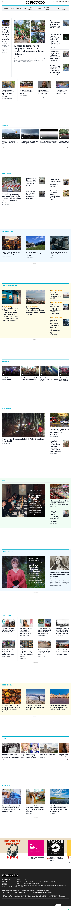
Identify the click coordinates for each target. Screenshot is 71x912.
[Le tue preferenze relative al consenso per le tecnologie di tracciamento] (68, 909)
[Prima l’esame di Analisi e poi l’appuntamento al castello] (59, 243)
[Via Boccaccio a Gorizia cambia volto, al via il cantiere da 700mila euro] (44, 644)
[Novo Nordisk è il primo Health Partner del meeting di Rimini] (30, 371)
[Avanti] (67, 147)
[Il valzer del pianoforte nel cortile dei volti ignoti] (11, 243)
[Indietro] (3, 147)
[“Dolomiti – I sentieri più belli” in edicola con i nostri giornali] (35, 696)
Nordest (18, 8)
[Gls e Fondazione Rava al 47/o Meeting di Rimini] (11, 371)
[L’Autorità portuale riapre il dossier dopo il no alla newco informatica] (49, 748)
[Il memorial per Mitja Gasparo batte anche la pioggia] (26, 84)
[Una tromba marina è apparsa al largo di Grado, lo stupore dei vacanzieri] (30, 134)
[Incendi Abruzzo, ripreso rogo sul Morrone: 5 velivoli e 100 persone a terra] (49, 371)
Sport (58, 8)
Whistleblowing (7, 886)
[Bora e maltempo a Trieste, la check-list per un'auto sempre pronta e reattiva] (35, 297)
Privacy (4, 884)
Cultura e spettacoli (47, 8)
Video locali (63, 8)
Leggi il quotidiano (57, 1)
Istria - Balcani (30, 8)
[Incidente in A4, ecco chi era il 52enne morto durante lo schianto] (8, 623)
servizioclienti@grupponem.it (43, 892)
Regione (12, 8)
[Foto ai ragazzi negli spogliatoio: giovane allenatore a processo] (66, 182)
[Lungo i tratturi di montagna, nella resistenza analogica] (35, 243)
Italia (24, 8)
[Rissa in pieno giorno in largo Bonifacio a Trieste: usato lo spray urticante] (66, 54)
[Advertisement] (35, 14)
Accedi (67, 1)
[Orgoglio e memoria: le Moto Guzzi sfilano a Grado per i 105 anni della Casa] (66, 23)
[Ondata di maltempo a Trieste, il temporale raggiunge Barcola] (49, 134)
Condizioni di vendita (6, 880)
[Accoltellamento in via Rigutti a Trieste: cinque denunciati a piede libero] (42, 194)
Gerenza (4, 883)
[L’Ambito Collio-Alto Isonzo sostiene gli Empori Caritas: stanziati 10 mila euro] (66, 193)
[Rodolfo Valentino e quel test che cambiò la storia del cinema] (59, 563)
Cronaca (5, 8)
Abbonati (64, 1)
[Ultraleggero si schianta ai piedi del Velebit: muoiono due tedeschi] (23, 425)
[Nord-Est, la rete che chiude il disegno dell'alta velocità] (66, 295)
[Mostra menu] (3, 2)
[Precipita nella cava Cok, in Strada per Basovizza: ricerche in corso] (62, 84)
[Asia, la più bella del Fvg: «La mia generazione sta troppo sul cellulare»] (26, 623)
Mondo (39, 8)
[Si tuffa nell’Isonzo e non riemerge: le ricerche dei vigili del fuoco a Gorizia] (11, 134)
